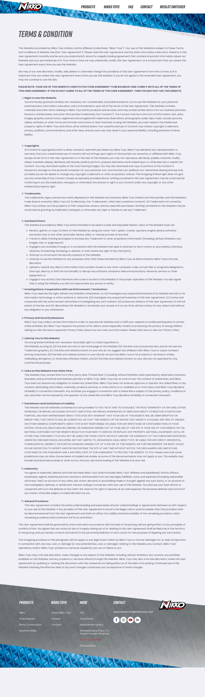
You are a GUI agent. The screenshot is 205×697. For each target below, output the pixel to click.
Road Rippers (27, 618)
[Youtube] (130, 620)
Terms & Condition (90, 639)
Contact (146, 6)
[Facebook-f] (116, 620)
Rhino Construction (30, 624)
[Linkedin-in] (137, 620)
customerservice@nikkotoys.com (133, 612)
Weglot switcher (172, 6)
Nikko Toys (111, 6)
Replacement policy (91, 624)
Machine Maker (28, 630)
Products (88, 6)
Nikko (22, 612)
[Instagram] (123, 620)
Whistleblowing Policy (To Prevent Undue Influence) (94, 632)
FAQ (130, 6)
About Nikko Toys (61, 612)
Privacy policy (88, 645)
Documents (86, 618)
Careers (55, 618)
